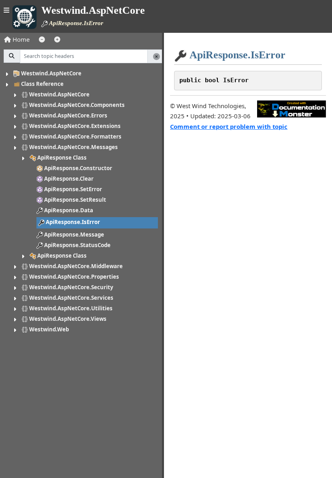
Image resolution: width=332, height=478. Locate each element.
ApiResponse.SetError (73, 189)
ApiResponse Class (62, 157)
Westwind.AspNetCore (51, 73)
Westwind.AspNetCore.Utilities (71, 308)
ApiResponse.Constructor (78, 168)
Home (20, 39)
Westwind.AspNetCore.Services (71, 297)
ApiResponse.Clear (69, 178)
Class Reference (42, 83)
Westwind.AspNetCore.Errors (68, 115)
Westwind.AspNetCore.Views (67, 318)
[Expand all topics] (57, 39)
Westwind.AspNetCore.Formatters (75, 136)
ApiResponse (62, 255)
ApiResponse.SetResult (75, 199)
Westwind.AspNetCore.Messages (73, 147)
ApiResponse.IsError (73, 222)
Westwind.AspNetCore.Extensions (75, 126)
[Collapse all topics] (42, 39)
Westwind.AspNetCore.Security (71, 287)
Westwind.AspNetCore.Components (77, 105)
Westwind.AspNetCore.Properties (74, 276)
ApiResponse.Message (74, 234)
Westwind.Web (49, 329)
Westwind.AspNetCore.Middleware (76, 266)
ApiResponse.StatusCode (77, 245)
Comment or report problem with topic (228, 126)
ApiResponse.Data (68, 210)
